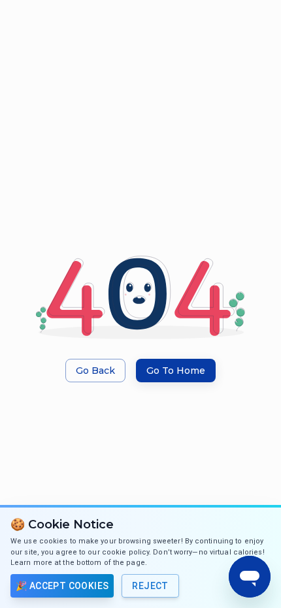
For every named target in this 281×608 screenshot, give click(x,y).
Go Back (95, 370)
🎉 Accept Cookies (62, 586)
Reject (150, 586)
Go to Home (175, 370)
